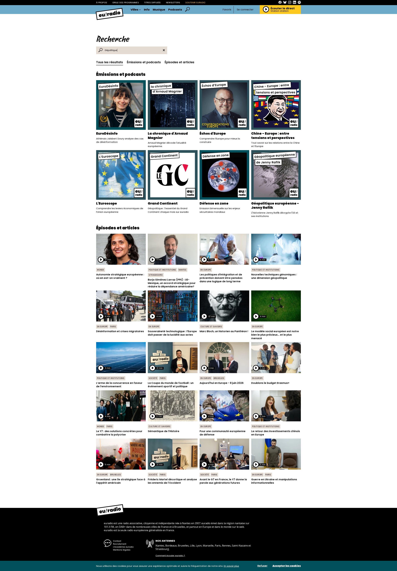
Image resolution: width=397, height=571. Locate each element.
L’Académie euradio (123, 546)
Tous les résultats (109, 62)
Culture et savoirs (211, 326)
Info (147, 9)
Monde (100, 269)
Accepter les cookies (286, 566)
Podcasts (175, 9)
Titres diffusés (152, 2)
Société (153, 378)
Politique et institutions (162, 269)
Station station (280, 11)
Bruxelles (219, 378)
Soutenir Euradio (195, 2)
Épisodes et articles (179, 62)
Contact (117, 541)
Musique (159, 9)
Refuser (262, 566)
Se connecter (245, 9)
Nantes (182, 269)
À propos (101, 2)
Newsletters (173, 2)
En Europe (206, 269)
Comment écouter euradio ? (170, 555)
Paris (113, 326)
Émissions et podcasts (144, 62)
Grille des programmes (125, 2)
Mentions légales (121, 549)
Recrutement (119, 543)
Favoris (227, 9)
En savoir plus (231, 566)
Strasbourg (156, 275)
